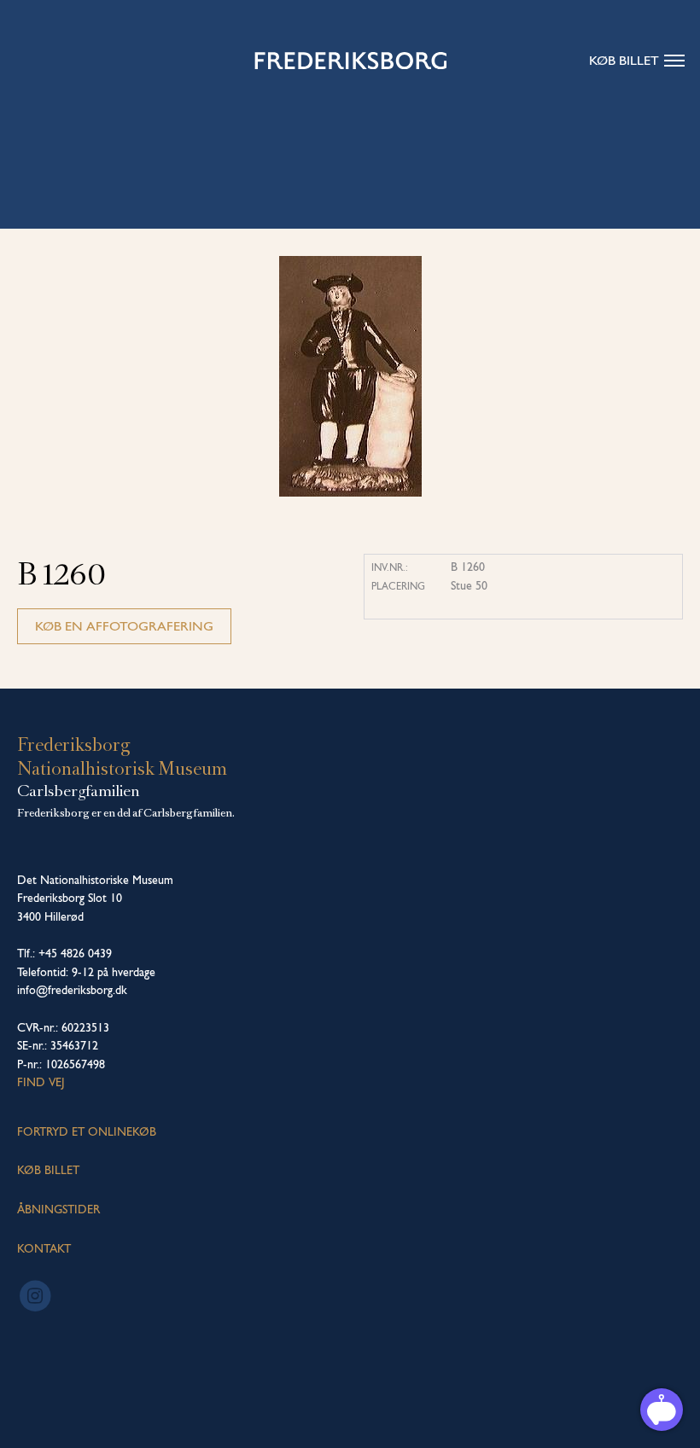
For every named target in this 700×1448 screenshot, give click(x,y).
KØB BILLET (48, 1170)
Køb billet (624, 60)
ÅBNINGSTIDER (58, 1209)
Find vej (41, 1082)
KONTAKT (44, 1248)
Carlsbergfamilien (78, 791)
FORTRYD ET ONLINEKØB (86, 1131)
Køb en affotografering (124, 626)
